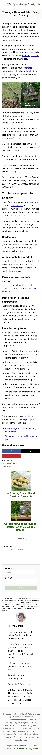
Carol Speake (8, 461)
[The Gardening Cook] (21, 4)
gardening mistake (30, 55)
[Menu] (3, 4)
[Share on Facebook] (11, 451)
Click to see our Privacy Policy (25, 749)
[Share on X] (30, 451)
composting (7, 49)
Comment (7, 546)
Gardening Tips (7, 466)
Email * (8, 578)
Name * (8, 568)
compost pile (17, 205)
